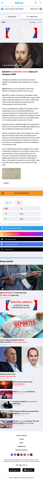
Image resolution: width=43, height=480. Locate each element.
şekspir (6, 183)
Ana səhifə (32, 22)
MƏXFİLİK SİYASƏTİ (21, 450)
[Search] (40, 2)
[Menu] (3, 3)
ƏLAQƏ (21, 439)
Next (41, 9)
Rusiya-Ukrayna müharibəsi (13, 9)
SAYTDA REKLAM (21, 435)
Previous (2, 9)
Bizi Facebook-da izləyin (11, 244)
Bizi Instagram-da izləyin (11, 234)
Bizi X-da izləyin (9, 249)
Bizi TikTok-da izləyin (10, 239)
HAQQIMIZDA (21, 446)
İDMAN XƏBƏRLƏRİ (21, 193)
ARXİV (21, 443)
